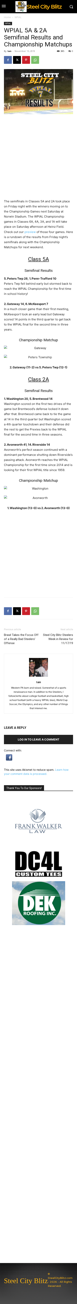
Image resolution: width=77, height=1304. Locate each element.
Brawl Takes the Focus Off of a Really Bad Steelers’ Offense (21, 639)
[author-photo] (38, 676)
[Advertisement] (38, 554)
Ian (9, 51)
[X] (17, 60)
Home (7, 17)
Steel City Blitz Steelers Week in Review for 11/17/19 (58, 639)
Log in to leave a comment (38, 739)
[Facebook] (8, 60)
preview (30, 232)
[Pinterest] (26, 60)
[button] (9, 759)
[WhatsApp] (35, 60)
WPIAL (18, 17)
